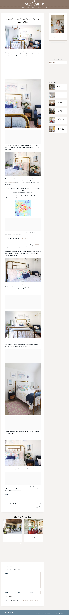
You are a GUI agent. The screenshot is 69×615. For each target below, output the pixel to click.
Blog (46, 7)
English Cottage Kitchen (60, 86)
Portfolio (40, 7)
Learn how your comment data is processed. (30, 600)
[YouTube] (12, 613)
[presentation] (12, 526)
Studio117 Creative (46, 613)
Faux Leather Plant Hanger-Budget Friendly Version (33, 506)
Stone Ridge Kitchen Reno (13, 505)
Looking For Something (58, 59)
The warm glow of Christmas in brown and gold (60, 129)
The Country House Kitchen (59, 111)
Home (23, 7)
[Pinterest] (8, 613)
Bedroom (18, 17)
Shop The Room (60, 613)
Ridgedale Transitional (59, 94)
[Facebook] (6, 613)
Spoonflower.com (11, 182)
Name (6, 592)
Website (31, 592)
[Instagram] (10, 613)
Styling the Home (25, 17)
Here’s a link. (25, 238)
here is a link (12, 346)
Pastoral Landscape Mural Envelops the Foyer (60, 119)
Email (19, 592)
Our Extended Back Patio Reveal (12, 536)
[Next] (41, 531)
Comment (7, 573)
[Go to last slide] (4, 531)
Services (33, 7)
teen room (7, 494)
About (28, 7)
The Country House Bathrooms (60, 102)
